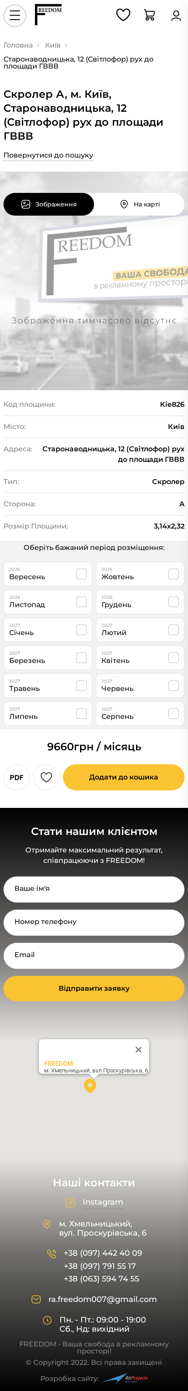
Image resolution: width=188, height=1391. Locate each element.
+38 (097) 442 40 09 (103, 1253)
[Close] (138, 1049)
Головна (18, 45)
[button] (94, 1089)
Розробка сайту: (69, 1378)
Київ (53, 45)
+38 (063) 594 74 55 (101, 1279)
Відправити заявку (94, 988)
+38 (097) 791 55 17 (100, 1266)
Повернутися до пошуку (48, 155)
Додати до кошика (123, 777)
